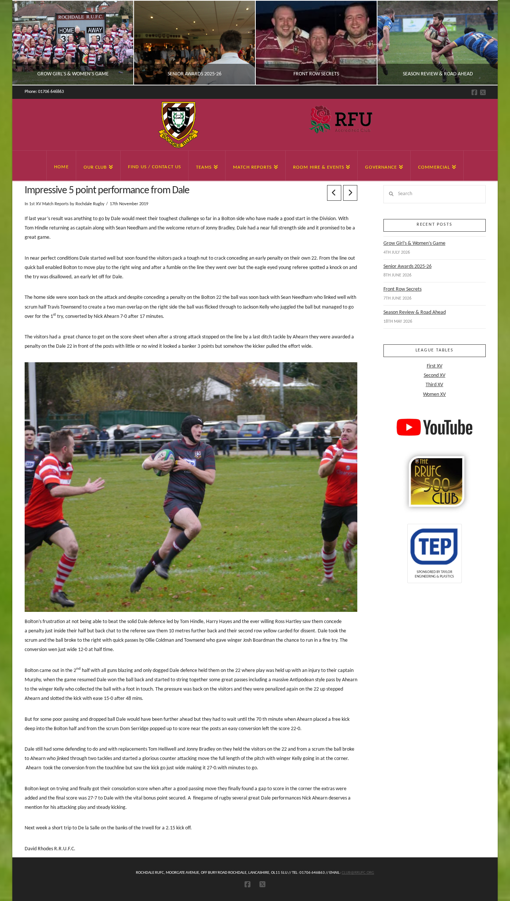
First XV (434, 366)
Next (482, 42)
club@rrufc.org (358, 873)
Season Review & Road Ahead (414, 312)
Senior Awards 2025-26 (407, 266)
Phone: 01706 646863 (44, 92)
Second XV (434, 375)
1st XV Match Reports (49, 204)
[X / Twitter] (483, 92)
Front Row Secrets (402, 289)
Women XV (434, 394)
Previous (27, 42)
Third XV (434, 385)
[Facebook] (474, 92)
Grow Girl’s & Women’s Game (414, 243)
